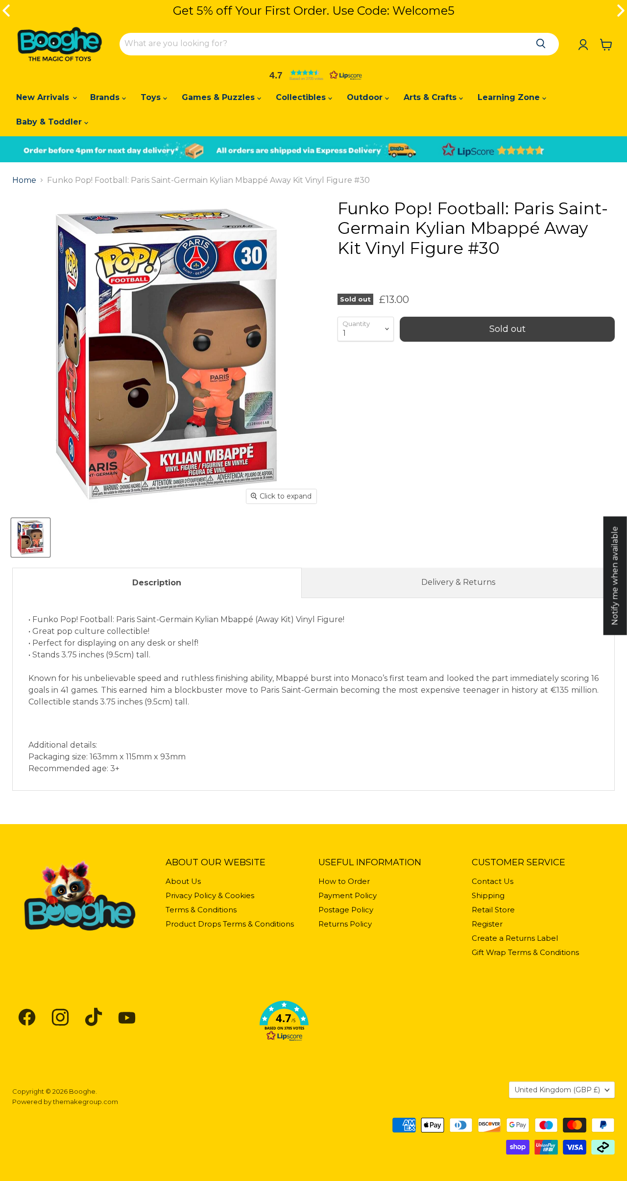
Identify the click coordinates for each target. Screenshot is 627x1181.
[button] (313, 75)
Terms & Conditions (201, 909)
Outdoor (366, 97)
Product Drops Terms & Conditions (230, 924)
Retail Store (493, 909)
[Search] (541, 43)
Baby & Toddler (50, 121)
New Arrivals (44, 97)
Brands (106, 97)
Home (24, 180)
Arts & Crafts (431, 97)
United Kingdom (557, 1089)
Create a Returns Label (515, 938)
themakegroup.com (85, 1102)
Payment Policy (347, 895)
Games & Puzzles (219, 97)
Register (487, 924)
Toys (152, 97)
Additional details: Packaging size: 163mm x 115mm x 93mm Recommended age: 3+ (313, 694)
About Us (183, 881)
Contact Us (492, 881)
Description (156, 582)
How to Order (344, 881)
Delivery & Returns (458, 582)
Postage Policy (345, 909)
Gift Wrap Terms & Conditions (525, 952)
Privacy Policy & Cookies (210, 895)
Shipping (488, 895)
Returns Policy (345, 924)
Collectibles (302, 97)
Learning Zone (510, 97)
